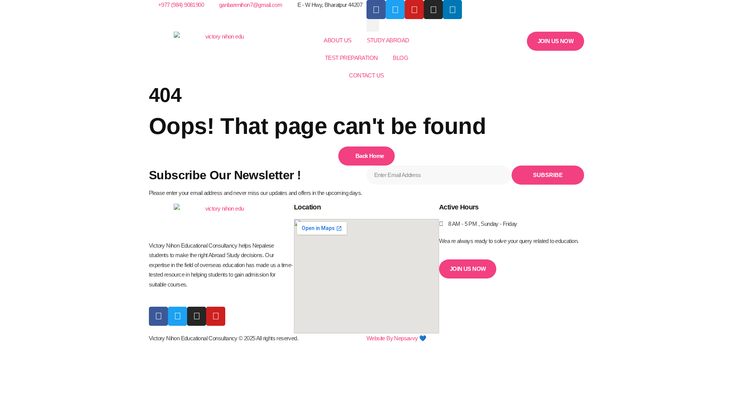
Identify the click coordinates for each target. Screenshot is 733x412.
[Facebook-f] (158, 316)
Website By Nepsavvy (392, 338)
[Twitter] (177, 316)
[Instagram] (433, 9)
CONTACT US (366, 75)
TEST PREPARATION (351, 58)
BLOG (400, 58)
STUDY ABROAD (388, 40)
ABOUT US (337, 40)
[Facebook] (376, 9)
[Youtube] (215, 316)
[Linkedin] (452, 9)
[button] (372, 25)
